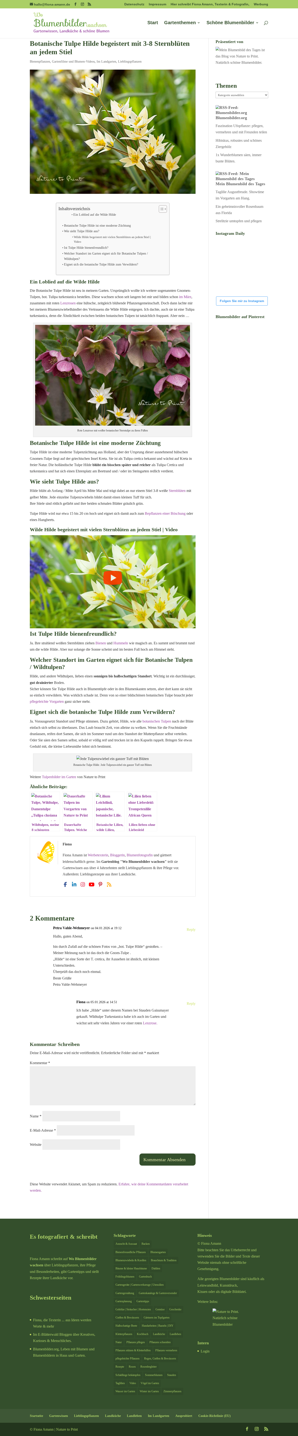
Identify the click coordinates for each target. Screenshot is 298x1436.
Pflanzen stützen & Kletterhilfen (133, 1350)
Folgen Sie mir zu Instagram (242, 301)
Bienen (100, 643)
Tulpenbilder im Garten (59, 777)
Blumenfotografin (140, 855)
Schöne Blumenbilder (230, 23)
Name (35, 1116)
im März (185, 297)
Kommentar (40, 1063)
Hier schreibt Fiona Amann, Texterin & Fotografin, (210, 4)
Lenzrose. (150, 1023)
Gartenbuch (145, 1276)
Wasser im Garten (125, 1391)
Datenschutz (134, 4)
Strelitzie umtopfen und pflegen (239, 221)
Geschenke (175, 1309)
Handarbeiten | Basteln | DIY (157, 1325)
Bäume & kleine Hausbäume (131, 1268)
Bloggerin (117, 855)
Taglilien (120, 1383)
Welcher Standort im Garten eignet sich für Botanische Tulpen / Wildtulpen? (106, 256)
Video (132, 1383)
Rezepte (119, 1366)
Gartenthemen (180, 23)
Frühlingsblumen (124, 1276)
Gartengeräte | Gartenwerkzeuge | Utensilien (139, 1284)
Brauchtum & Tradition (163, 1260)
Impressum (157, 4)
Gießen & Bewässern (127, 1317)
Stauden (171, 1375)
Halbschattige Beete (126, 1325)
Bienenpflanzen (40, 61)
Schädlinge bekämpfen (127, 1375)
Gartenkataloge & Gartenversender (158, 1293)
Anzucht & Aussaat (126, 1243)
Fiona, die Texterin (47, 1320)
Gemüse (160, 1309)
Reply (191, 930)
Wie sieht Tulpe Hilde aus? (81, 231)
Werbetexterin (98, 855)
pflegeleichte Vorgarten (47, 701)
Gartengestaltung (124, 1293)
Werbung (261, 4)
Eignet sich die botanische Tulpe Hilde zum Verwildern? (101, 264)
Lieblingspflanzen (130, 61)
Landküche (159, 1334)
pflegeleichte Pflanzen (127, 1358)
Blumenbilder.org (231, 117)
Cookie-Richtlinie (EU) (214, 1416)
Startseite (36, 1416)
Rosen (132, 1366)
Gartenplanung (123, 1301)
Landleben (175, 1334)
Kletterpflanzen (123, 1334)
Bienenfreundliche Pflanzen (130, 1252)
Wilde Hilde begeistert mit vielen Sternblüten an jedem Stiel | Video (112, 239)
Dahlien (156, 1268)
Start (152, 23)
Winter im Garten (149, 1391)
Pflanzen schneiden (160, 1342)
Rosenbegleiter (148, 1366)
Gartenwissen (58, 1416)
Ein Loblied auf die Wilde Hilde (94, 214)
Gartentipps (142, 1301)
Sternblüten (177, 491)
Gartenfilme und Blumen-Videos (73, 61)
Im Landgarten (106, 61)
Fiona (80, 1002)
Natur (118, 1342)
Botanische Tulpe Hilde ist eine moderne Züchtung (97, 225)
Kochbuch (142, 1334)
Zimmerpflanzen (172, 1391)
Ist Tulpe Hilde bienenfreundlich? (86, 247)
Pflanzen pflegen (135, 1342)
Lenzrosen (68, 303)
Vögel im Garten (150, 1383)
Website (35, 1145)
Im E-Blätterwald (45, 1334)
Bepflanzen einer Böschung (165, 513)
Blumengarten (158, 1252)
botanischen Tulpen (156, 721)
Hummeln (120, 643)
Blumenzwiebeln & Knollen (130, 1260)
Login (205, 1351)
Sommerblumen (154, 1375)
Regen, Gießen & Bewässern (160, 1358)
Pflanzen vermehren (166, 1350)
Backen (146, 1243)
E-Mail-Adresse (43, 1130)
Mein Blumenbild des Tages (240, 184)
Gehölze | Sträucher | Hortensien (133, 1309)
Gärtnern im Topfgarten (156, 1317)
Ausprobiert (183, 1416)
